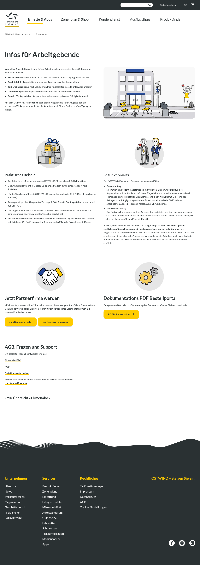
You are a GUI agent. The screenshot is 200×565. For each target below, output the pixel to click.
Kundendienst (109, 19)
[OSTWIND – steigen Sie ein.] (14, 13)
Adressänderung (52, 512)
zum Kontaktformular (20, 321)
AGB (7, 366)
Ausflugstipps (140, 19)
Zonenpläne (49, 491)
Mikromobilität (51, 507)
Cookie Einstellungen (93, 507)
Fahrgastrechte (51, 502)
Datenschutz (88, 496)
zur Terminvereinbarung (55, 321)
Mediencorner (51, 539)
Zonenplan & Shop (75, 19)
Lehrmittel (48, 523)
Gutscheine (49, 517)
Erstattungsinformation (17, 373)
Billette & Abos (40, 19)
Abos (27, 34)
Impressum (87, 491)
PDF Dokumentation (119, 314)
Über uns (10, 486)
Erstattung (49, 496)
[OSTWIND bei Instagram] (182, 541)
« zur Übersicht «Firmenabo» (27, 398)
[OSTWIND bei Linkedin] (192, 541)
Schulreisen (49, 528)
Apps (45, 544)
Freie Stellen (12, 512)
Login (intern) (13, 517)
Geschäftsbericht (16, 507)
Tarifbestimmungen (92, 486)
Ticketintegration (53, 533)
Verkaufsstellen (15, 496)
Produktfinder (171, 19)
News (8, 491)
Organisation (13, 502)
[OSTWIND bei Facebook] (172, 541)
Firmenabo (41, 34)
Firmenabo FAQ (13, 360)
